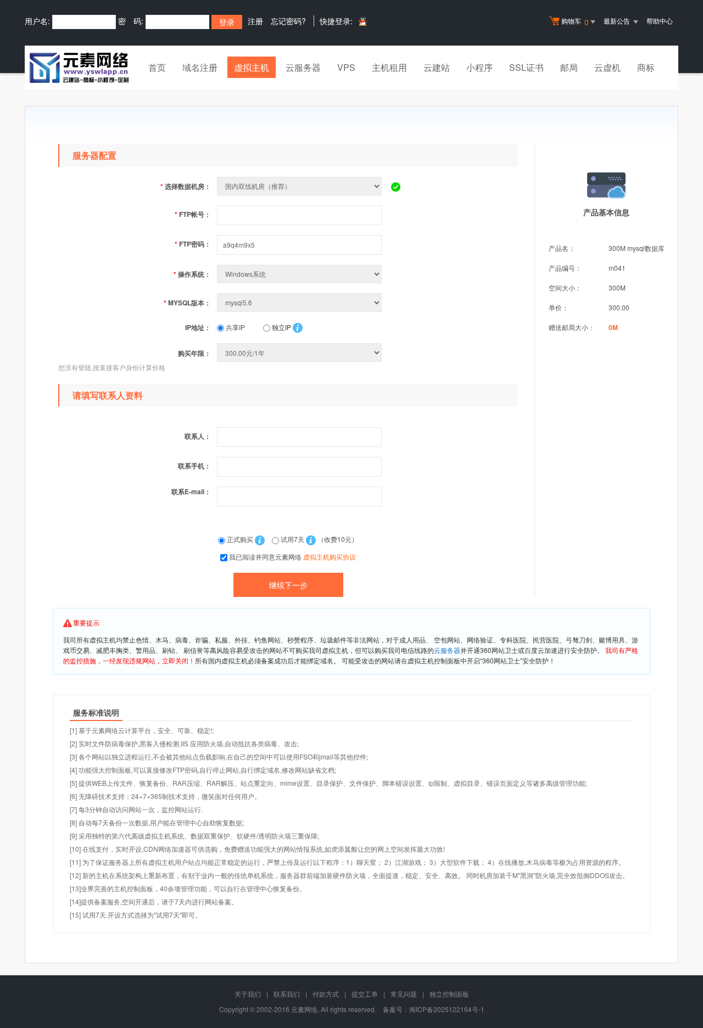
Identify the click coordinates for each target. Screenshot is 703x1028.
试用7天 (292, 539)
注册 (255, 20)
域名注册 (199, 67)
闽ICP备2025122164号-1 (446, 1009)
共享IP (234, 327)
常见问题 (403, 993)
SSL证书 (526, 67)
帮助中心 (659, 20)
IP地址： (198, 327)
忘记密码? (288, 20)
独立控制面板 (449, 993)
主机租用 (389, 67)
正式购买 (240, 539)
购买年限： (194, 353)
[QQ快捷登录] (362, 21)
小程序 (479, 67)
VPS (346, 67)
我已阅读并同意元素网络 (292, 556)
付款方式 (326, 993)
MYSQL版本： (187, 303)
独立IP (280, 327)
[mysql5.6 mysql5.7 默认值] (300, 302)
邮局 (569, 67)
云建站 (436, 67)
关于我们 (248, 993)
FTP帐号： (193, 214)
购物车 (575, 21)
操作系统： (192, 274)
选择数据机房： (185, 186)
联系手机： (194, 466)
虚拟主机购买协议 (329, 556)
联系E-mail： (191, 491)
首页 (157, 67)
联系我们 (287, 993)
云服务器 (303, 67)
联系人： (198, 436)
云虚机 (607, 67)
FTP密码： (193, 244)
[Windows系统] (300, 273)
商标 (646, 67)
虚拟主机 (251, 67)
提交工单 (365, 993)
